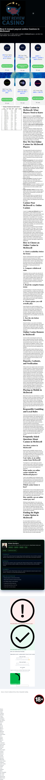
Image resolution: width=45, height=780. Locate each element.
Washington (2, 718)
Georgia (1, 755)
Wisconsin (2, 745)
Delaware (2, 754)
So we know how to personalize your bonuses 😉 (22, 659)
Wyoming (2, 714)
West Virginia (2, 749)
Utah (1, 723)
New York (2, 775)
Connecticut (2, 742)
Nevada (1, 725)
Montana (1, 721)
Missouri (1, 739)
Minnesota (2, 731)
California (2, 713)
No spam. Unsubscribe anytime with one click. (22, 671)
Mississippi (2, 759)
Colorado (1, 717)
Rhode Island (2, 777)
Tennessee (2, 765)
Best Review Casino (12, 550)
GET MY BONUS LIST (15, 683)
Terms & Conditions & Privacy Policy (12, 691)
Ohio (1, 741)
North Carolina (3, 761)
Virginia (1, 766)
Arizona (1, 710)
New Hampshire (3, 772)
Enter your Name (22, 656)
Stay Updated (22, 667)
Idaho (1, 724)
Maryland (2, 758)
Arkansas (1, 752)
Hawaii (1, 727)
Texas (1, 768)
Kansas (1, 737)
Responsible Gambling (24, 691)
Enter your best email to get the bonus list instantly (22, 665)
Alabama (1, 751)
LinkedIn (4, 550)
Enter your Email (22, 662)
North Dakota (2, 734)
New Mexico (2, 720)
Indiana (1, 738)
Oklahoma (2, 762)
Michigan (2, 746)
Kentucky (2, 756)
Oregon (1, 716)
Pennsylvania (2, 776)
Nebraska (2, 732)
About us (2, 691)
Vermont (1, 779)
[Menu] (33, 13)
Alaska (1, 711)
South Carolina (3, 763)
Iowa (1, 735)
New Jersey (2, 773)
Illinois (1, 730)
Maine (1, 770)
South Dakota (2, 744)
